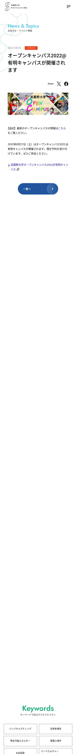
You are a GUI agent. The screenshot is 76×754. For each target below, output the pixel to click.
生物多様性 (55, 729)
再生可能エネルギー (20, 741)
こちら (62, 128)
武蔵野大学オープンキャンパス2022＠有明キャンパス (39, 167)
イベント (31, 48)
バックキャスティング (20, 729)
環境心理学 (55, 741)
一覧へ (27, 188)
